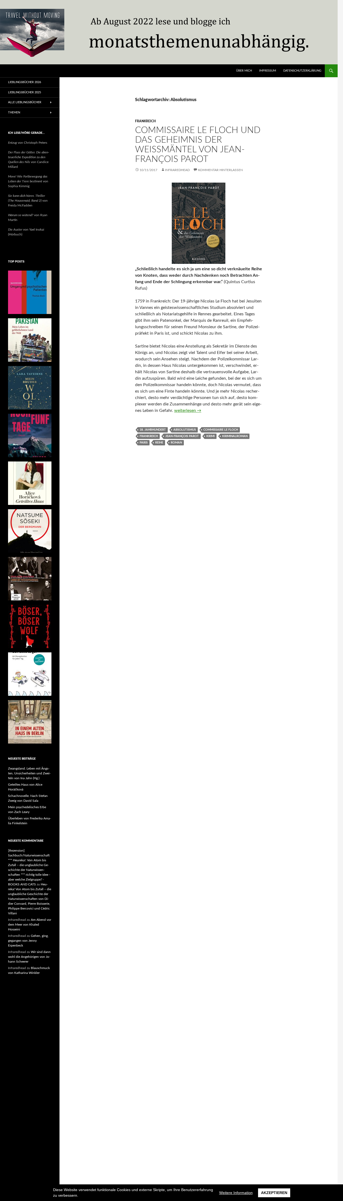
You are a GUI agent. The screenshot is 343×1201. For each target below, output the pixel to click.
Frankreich (145, 121)
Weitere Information (236, 1193)
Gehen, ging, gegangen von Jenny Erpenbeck (28, 940)
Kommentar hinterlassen (220, 170)
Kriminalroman (235, 436)
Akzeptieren (274, 1193)
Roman (176, 442)
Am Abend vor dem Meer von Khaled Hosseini (29, 924)
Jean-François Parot (182, 436)
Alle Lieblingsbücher (24, 102)
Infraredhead (177, 170)
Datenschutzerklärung (302, 70)
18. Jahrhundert (153, 429)
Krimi (210, 436)
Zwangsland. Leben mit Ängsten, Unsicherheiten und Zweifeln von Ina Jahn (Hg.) (29, 773)
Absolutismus (184, 429)
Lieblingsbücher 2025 (24, 92)
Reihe (159, 442)
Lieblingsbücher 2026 (24, 82)
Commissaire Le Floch (220, 429)
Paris (144, 442)
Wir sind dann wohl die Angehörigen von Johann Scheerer (29, 956)
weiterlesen (187, 410)
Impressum (267, 70)
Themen (14, 112)
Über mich (244, 70)
